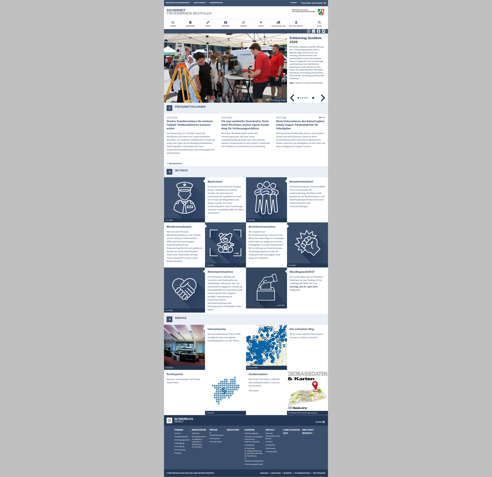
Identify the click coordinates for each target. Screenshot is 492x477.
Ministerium (199, 430)
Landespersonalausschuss (253, 461)
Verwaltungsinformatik (254, 464)
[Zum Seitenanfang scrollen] (486, 472)
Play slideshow (314, 98)
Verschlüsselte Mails (302, 473)
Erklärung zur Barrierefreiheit (178, 3)
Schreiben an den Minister (272, 437)
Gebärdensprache (216, 3)
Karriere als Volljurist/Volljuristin (251, 440)
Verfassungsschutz (183, 440)
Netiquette (288, 473)
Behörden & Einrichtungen (197, 445)
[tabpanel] (246, 68)
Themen (178, 430)
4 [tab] (305, 98)
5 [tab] (307, 98)
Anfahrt (270, 442)
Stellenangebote (252, 433)
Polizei (178, 433)
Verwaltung (180, 446)
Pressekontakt (176, 164)
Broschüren (271, 448)
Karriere (249, 430)
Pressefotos (215, 439)
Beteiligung (180, 443)
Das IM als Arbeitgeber (254, 437)
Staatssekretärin (200, 437)
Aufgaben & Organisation (197, 440)
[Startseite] (308, 12)
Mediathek (233, 430)
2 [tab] (300, 98)
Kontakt (294, 3)
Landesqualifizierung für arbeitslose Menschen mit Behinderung (253, 453)
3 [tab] (302, 98)
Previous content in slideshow (292, 98)
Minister (197, 433)
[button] (313, 3)
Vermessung (180, 450)
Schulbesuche (272, 452)
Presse (213, 430)
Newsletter (271, 445)
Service (269, 430)
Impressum (264, 473)
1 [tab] (298, 98)
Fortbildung (250, 448)
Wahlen (178, 453)
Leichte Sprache (199, 3)
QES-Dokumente (319, 473)
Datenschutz (276, 473)
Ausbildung (250, 445)
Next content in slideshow (322, 98)
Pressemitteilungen (216, 435)
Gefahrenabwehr (182, 437)
